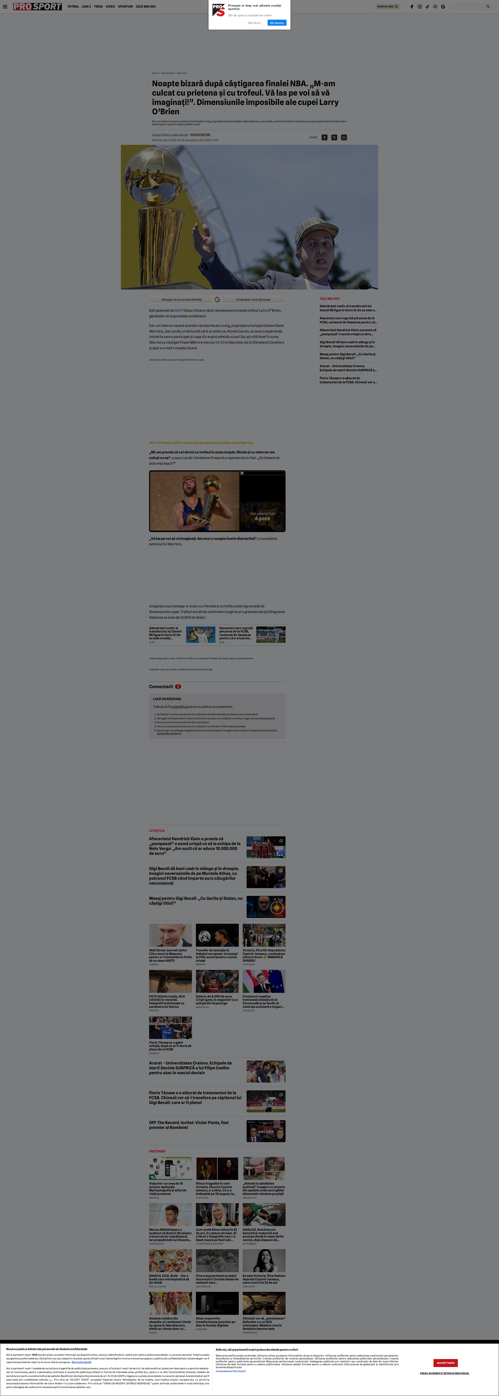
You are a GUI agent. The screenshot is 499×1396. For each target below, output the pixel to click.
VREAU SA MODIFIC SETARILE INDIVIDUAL (444, 1373)
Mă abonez (277, 23)
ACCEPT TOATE (446, 1363)
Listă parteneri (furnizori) (231, 1371)
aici (50, 1380)
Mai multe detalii (81, 1362)
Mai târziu (254, 23)
